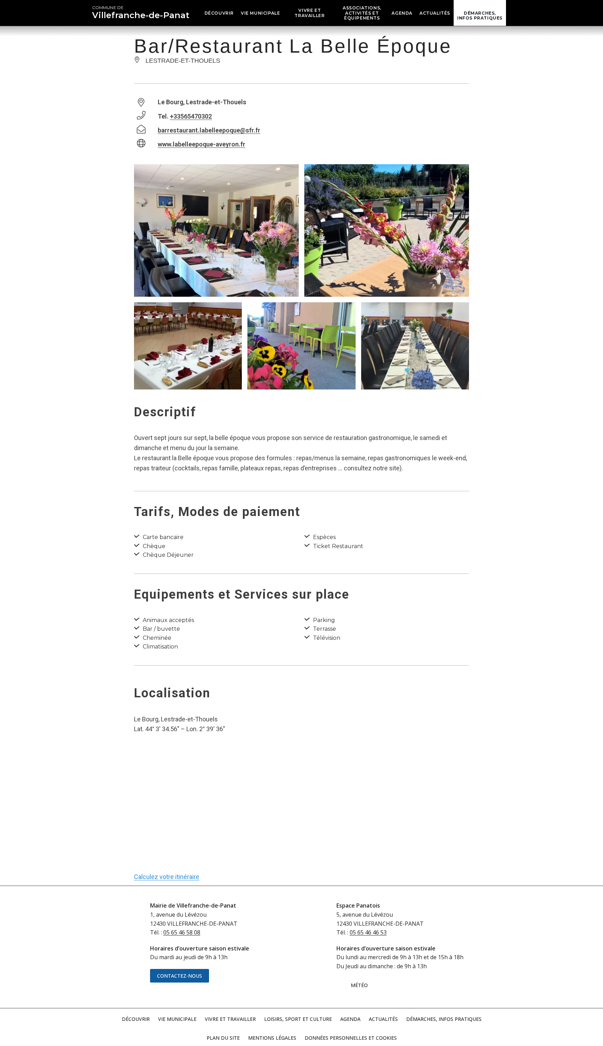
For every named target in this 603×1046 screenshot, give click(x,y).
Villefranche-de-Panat (140, 12)
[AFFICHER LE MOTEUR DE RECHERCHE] (511, 13)
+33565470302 (191, 116)
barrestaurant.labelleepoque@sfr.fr (209, 130)
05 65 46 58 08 (181, 932)
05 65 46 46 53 (368, 932)
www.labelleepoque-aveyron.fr (201, 144)
